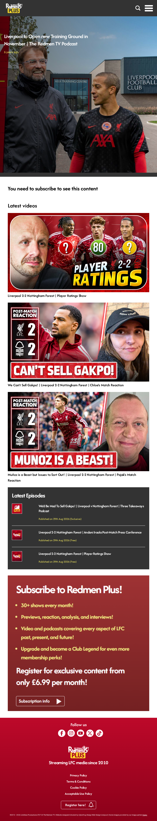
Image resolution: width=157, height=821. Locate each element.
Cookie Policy (78, 787)
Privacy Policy (78, 775)
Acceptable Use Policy (78, 793)
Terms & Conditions (78, 781)
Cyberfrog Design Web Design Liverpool (93, 815)
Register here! (75, 804)
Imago (144, 815)
